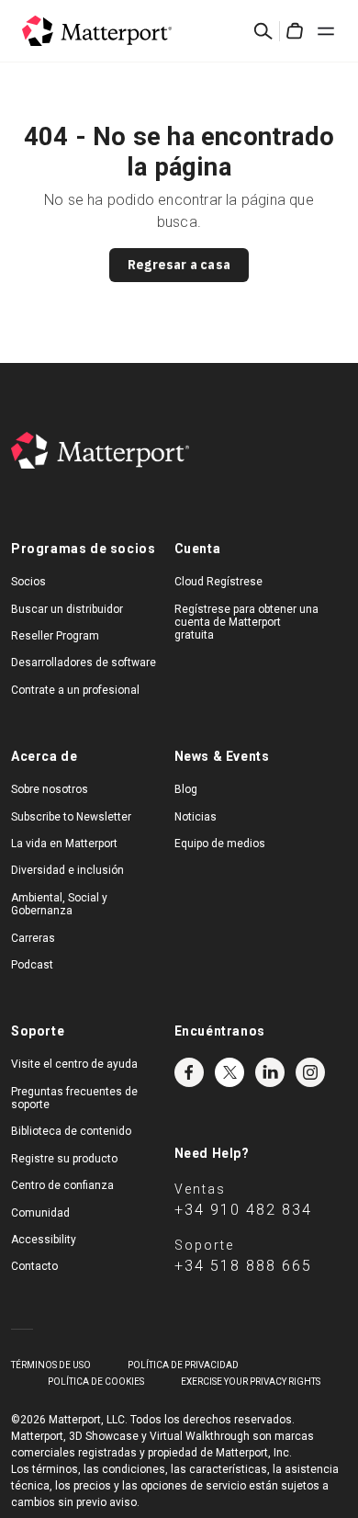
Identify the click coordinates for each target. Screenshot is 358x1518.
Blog (185, 789)
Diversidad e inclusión (67, 870)
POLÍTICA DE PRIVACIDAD (183, 1365)
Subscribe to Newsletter (71, 816)
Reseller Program (55, 635)
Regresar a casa (179, 264)
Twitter (229, 1072)
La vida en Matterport (64, 843)
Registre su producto (64, 1158)
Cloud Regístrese (218, 581)
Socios (28, 581)
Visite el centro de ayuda (74, 1064)
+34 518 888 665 (243, 1265)
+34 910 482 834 (243, 1209)
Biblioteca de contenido (71, 1131)
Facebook (189, 1072)
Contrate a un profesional (75, 690)
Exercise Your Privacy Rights (250, 1381)
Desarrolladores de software (83, 662)
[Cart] (295, 31)
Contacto (34, 1266)
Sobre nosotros (49, 789)
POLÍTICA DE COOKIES (96, 1381)
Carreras (33, 938)
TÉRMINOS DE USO (51, 1365)
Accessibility (43, 1239)
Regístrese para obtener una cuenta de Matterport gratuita (246, 622)
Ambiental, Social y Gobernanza (59, 904)
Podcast (32, 964)
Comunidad (40, 1212)
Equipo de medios (219, 843)
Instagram (310, 1072)
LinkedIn (270, 1072)
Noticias (195, 816)
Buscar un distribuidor (67, 609)
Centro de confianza (62, 1185)
